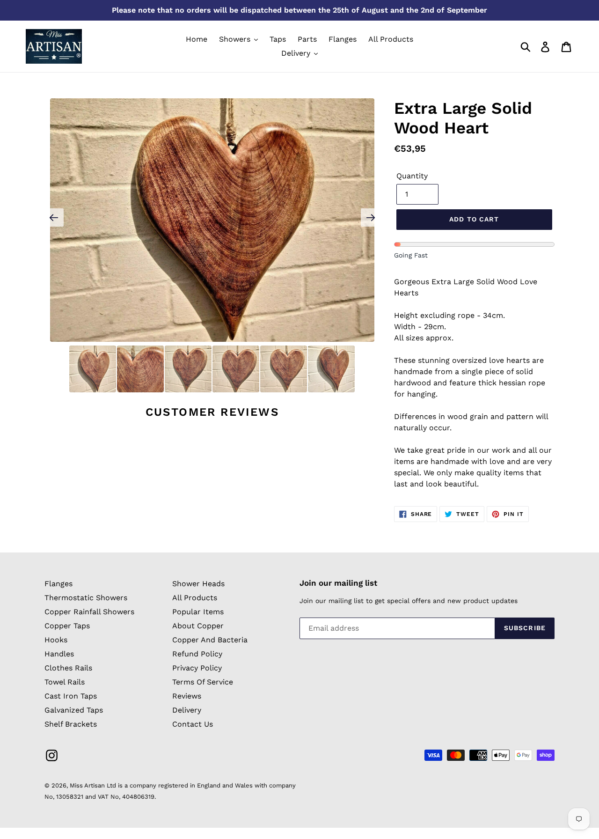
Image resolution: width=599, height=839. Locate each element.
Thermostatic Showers (85, 597)
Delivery (186, 710)
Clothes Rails (68, 667)
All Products (194, 597)
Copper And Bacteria (210, 639)
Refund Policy (197, 653)
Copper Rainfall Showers (89, 611)
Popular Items (198, 611)
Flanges (58, 583)
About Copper (198, 625)
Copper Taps (67, 625)
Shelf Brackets (70, 724)
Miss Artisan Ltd (93, 785)
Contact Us (192, 724)
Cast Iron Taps (70, 696)
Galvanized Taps (73, 710)
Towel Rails (64, 681)
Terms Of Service (202, 681)
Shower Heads (198, 583)
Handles (59, 653)
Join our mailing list (338, 583)
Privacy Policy (197, 667)
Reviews (186, 696)
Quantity (412, 175)
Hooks (55, 639)
